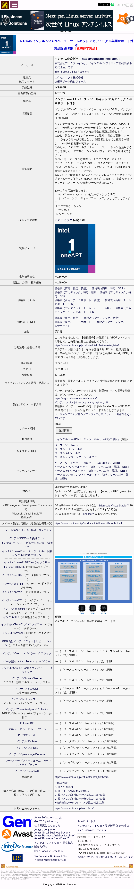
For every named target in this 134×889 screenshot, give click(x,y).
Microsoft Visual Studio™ (114, 505)
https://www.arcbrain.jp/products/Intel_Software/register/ (87, 345)
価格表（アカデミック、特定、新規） (77, 292)
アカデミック (63, 220)
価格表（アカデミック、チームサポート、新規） (83, 308)
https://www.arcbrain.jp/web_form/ (74, 808)
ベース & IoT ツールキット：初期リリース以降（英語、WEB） (91, 470)
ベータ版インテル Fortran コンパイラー (26, 661)
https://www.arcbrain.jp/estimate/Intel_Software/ (82, 777)
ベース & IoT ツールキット (70, 453)
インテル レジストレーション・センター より (81, 402)
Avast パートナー (44, 829)
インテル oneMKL (14, 566)
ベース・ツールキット (68, 445)
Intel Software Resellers (48, 851)
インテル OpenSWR (27, 771)
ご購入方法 (61, 783)
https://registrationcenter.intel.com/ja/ (76, 398)
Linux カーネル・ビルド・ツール (27, 729)
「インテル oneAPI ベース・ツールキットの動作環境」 (87, 439)
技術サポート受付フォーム (70, 81)
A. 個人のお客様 (64, 787)
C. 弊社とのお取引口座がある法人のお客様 (80, 794)
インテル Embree (27, 741)
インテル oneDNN (14, 609)
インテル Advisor (12, 633)
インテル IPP (11, 617)
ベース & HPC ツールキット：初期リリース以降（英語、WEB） (92, 466)
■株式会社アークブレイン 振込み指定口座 (79, 802)
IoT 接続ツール (27, 735)
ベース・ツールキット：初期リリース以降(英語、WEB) (87, 462)
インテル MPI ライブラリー (27, 699)
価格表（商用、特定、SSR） (109, 288)
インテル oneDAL (12, 575)
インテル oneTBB (12, 583)
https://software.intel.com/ (100, 58)
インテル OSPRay (27, 748)
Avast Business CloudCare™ (51, 838)
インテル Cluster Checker (27, 678)
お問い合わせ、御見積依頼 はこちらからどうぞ (105, 856)
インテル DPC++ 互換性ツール (26, 538)
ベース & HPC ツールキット (71, 449)
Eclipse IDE (27, 723)
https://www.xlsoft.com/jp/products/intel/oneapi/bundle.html (88, 523)
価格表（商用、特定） (68, 318)
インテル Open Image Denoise (27, 754)
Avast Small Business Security (52, 832)
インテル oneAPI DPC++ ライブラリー (27, 562)
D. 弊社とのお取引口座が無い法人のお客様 (80, 798)
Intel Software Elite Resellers (72, 71)
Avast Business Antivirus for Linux (54, 835)
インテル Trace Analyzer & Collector (27, 709)
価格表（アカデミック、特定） (102, 318)
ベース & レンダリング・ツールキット (77, 457)
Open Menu (14, 4)
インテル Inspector (27, 688)
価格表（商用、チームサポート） (74, 321)
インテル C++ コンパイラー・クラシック (27, 653)
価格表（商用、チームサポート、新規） (78, 300)
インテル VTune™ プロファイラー (21, 624)
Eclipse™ (88, 514)
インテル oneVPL (12, 592)
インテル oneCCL (12, 600)
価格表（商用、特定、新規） (72, 288)
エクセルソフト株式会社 (69, 77)
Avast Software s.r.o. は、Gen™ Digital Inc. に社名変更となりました (49, 821)
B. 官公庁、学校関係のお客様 (72, 790)
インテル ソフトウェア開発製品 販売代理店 (103, 825)
